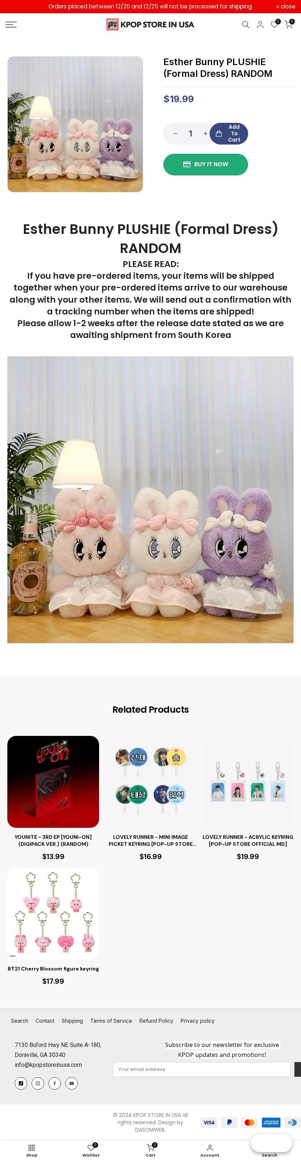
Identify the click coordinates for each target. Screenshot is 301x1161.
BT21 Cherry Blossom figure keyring (53, 968)
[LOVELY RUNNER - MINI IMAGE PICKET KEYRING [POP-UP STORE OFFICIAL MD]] (150, 782)
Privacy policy (198, 1021)
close (17, 7)
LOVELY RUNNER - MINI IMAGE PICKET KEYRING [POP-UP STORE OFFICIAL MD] (151, 840)
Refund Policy (156, 1021)
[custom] (21, 1083)
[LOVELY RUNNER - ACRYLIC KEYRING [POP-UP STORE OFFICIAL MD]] (248, 782)
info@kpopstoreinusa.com (48, 1064)
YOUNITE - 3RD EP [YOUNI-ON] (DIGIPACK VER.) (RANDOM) (53, 840)
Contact (45, 1021)
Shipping (72, 1021)
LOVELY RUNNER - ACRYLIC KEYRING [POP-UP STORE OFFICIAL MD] (248, 840)
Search (19, 1021)
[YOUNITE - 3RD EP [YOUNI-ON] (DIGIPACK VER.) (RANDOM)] (53, 782)
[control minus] (173, 134)
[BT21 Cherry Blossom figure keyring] (53, 913)
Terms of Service (111, 1021)
